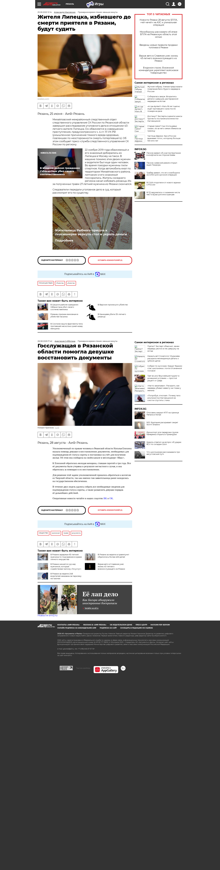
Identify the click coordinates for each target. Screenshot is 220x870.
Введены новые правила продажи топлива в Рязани (158, 46)
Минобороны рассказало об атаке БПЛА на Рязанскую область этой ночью (158, 34)
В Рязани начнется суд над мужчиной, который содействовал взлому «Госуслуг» (65, 566)
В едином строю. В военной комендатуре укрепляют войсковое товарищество (158, 70)
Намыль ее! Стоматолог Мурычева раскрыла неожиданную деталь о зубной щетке (163, 358)
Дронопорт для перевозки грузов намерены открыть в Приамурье (162, 433)
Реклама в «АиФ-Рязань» (94, 625)
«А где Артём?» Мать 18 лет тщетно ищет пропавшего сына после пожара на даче (163, 108)
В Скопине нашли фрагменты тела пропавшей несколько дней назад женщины (66, 326)
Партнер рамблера (83, 668)
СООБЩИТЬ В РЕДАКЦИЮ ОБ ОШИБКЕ (136, 628)
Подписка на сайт (108, 628)
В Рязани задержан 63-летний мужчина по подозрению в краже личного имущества (66, 556)
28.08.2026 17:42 (45, 341)
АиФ (57, 428)
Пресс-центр (141, 625)
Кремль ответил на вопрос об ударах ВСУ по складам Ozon (164, 443)
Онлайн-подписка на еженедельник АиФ (76, 628)
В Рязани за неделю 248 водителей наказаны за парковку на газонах (65, 576)
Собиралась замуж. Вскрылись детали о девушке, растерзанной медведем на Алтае (162, 98)
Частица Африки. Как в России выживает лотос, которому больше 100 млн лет (163, 138)
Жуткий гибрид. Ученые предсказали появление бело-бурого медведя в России (164, 89)
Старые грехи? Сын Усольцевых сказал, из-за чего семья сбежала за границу (164, 128)
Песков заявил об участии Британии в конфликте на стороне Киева (164, 154)
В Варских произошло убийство (113, 305)
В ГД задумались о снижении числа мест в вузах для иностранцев (163, 193)
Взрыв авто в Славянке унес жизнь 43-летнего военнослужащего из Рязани (158, 58)
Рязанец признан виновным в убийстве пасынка (64, 315)
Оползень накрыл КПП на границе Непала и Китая (163, 414)
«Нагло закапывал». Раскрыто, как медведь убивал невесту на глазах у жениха (164, 388)
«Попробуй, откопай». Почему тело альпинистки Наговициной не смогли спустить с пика (163, 397)
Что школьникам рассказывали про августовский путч (163, 453)
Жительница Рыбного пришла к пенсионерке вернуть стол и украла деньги (91, 232)
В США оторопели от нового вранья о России (163, 184)
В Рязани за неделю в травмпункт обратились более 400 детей (113, 555)
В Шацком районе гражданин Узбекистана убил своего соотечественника (64, 307)
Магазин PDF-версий (160, 625)
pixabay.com (43, 99)
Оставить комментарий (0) (110, 260)
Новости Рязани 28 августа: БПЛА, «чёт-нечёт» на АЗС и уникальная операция (158, 22)
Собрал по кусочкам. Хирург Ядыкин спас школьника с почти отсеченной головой (164, 368)
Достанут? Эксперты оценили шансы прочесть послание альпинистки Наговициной (164, 118)
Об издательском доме (121, 625)
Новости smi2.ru (47, 615)
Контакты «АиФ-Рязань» (68, 625)
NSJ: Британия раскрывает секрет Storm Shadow (162, 423)
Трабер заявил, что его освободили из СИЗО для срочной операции (163, 174)
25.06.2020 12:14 (45, 12)
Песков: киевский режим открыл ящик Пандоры (162, 164)
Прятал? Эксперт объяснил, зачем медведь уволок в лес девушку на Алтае (163, 348)
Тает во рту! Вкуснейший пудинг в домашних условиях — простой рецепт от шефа (163, 378)
